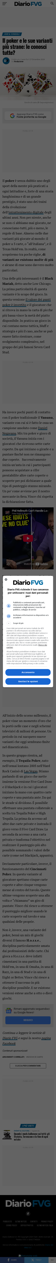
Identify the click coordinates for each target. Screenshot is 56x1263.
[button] (28, 623)
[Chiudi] (6, 579)
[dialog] (28, 631)
